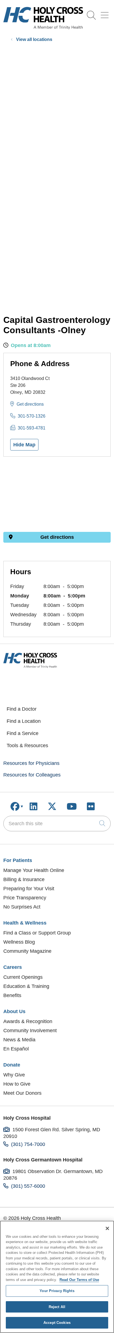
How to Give (16, 1084)
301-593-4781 (31, 428)
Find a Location (24, 721)
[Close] (107, 1228)
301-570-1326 (31, 416)
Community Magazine (27, 951)
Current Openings (23, 977)
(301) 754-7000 (28, 1144)
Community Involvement (30, 1030)
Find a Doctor (22, 709)
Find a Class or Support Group (37, 933)
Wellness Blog (19, 942)
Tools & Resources (27, 745)
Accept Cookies (57, 1323)
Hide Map (24, 444)
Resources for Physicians (31, 763)
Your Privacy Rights (57, 1291)
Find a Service (22, 733)
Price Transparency (24, 897)
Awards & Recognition (27, 1021)
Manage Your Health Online (33, 870)
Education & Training (26, 986)
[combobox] (57, 823)
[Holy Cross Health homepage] (43, 27)
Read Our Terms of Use (79, 1280)
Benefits (12, 995)
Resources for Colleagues (32, 775)
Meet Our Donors (22, 1093)
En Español (16, 1049)
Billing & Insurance (24, 879)
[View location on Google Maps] (57, 494)
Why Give (14, 1075)
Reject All (57, 1307)
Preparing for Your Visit (28, 888)
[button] (106, 13)
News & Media (19, 1039)
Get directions (30, 404)
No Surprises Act (21, 907)
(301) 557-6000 (28, 1186)
